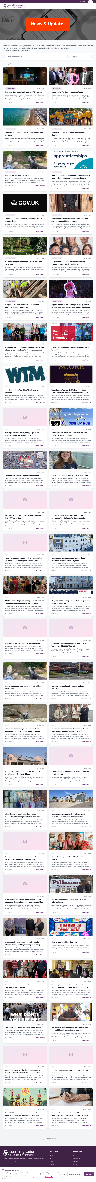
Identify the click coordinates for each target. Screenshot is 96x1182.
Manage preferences (75, 1174)
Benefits (75, 1161)
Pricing (75, 1164)
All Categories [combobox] (73, 56)
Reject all (63, 1174)
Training (52, 1161)
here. (57, 48)
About (51, 1155)
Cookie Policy (49, 1177)
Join (90, 1)
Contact (52, 1164)
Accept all (89, 1174)
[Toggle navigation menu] (92, 6)
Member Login (77, 1158)
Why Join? (53, 1158)
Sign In (84, 2)
